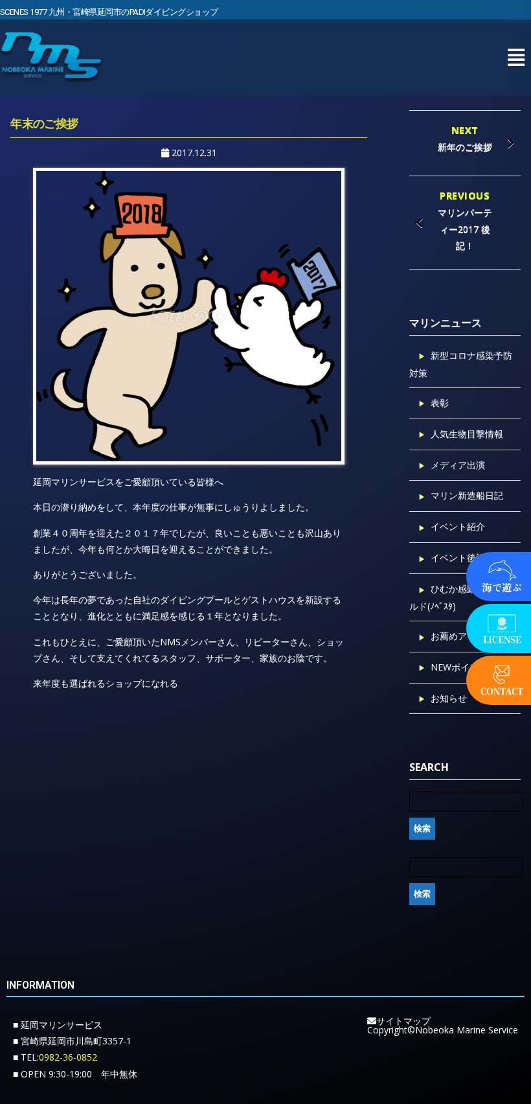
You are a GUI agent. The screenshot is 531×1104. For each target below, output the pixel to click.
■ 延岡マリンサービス (57, 1024)
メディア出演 (458, 465)
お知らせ (449, 698)
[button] (516, 57)
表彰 (440, 403)
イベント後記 (458, 557)
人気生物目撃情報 (467, 434)
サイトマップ (403, 1021)
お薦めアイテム (462, 636)
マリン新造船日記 (467, 495)
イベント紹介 (458, 526)
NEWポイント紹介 (468, 667)
